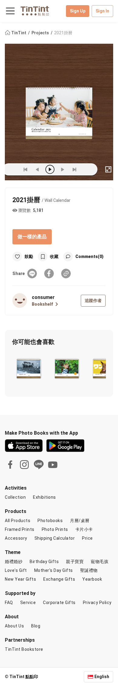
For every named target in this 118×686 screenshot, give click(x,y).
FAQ (9, 602)
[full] (108, 169)
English (101, 676)
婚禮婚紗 (13, 561)
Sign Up (77, 10)
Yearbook (92, 579)
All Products (17, 520)
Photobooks (50, 520)
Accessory (16, 538)
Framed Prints (19, 529)
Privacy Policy (97, 602)
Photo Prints (55, 529)
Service (28, 602)
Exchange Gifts (59, 579)
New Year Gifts (20, 579)
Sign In (102, 10)
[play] (50, 169)
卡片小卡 (84, 529)
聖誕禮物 (89, 570)
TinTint (18, 32)
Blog (35, 625)
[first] (25, 169)
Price (87, 538)
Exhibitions (44, 497)
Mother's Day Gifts (53, 570)
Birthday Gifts (44, 561)
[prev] (37, 169)
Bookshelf (42, 304)
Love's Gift (16, 570)
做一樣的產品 (32, 236)
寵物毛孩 (99, 561)
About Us (14, 625)
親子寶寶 (75, 561)
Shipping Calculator (54, 538)
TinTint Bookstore (24, 649)
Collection (15, 497)
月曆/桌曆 (80, 520)
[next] (62, 169)
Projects (40, 32)
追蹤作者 (93, 300)
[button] (28, 368)
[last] (74, 169)
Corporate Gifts (59, 602)
